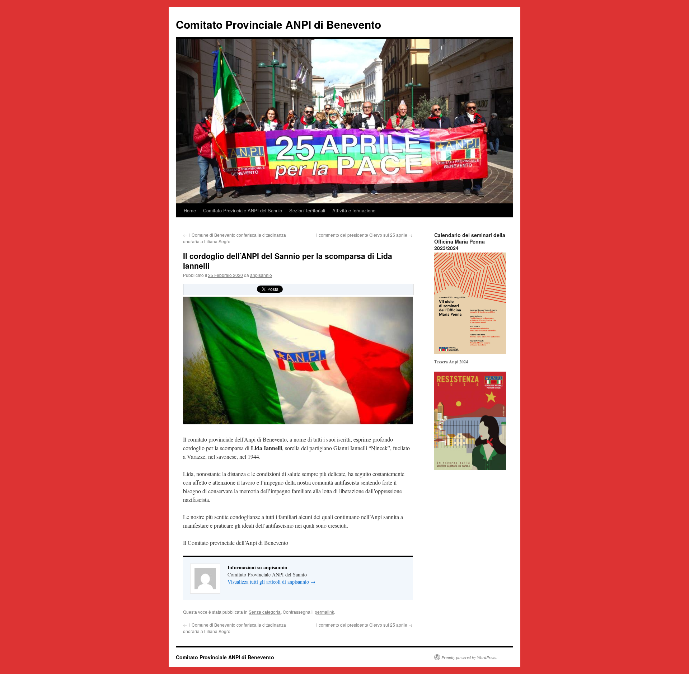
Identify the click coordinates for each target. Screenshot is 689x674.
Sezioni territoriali (307, 210)
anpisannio (261, 275)
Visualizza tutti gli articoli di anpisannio (271, 581)
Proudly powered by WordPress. (469, 657)
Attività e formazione (353, 210)
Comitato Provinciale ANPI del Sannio (242, 210)
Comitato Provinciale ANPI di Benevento (278, 24)
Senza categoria (265, 612)
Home (190, 210)
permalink (324, 612)
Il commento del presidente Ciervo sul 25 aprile (364, 235)
